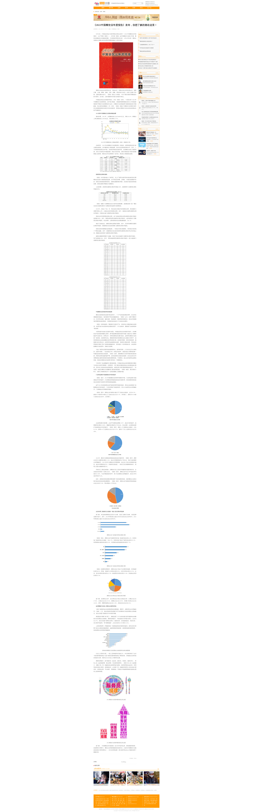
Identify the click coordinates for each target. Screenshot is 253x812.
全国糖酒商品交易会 (149, 790)
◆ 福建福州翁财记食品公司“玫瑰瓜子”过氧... (148, 61)
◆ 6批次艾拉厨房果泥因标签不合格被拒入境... (148, 63)
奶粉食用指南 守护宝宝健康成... (152, 143)
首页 (101, 11)
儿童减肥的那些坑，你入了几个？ (147, 44)
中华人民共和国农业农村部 (103, 790)
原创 (142, 56)
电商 (120, 802)
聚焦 (104, 11)
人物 (142, 72)
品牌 (119, 7)
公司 (115, 802)
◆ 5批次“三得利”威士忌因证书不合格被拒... (148, 68)
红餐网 (155, 790)
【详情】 (154, 135)
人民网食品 (133, 790)
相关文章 (97, 765)
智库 (113, 800)
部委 (133, 7)
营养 (126, 7)
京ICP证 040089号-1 (115, 809)
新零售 (111, 7)
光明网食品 (143, 790)
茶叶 (114, 805)
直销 (123, 802)
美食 (114, 803)
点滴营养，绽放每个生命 (151, 150)
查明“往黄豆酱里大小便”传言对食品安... (149, 38)
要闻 (103, 7)
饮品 (122, 803)
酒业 (117, 803)
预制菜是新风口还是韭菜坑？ (146, 41)
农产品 (149, 7)
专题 (143, 129)
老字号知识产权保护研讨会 (151, 137)
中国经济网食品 (127, 790)
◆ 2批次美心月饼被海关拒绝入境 (145, 65)
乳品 (119, 803)
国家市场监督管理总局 (114, 790)
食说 (142, 34)
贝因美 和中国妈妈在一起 (151, 132)
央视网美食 (138, 790)
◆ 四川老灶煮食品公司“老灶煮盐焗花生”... (148, 59)
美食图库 (102, 768)
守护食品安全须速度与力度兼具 (147, 47)
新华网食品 (121, 790)
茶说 (141, 7)
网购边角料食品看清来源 (145, 51)
